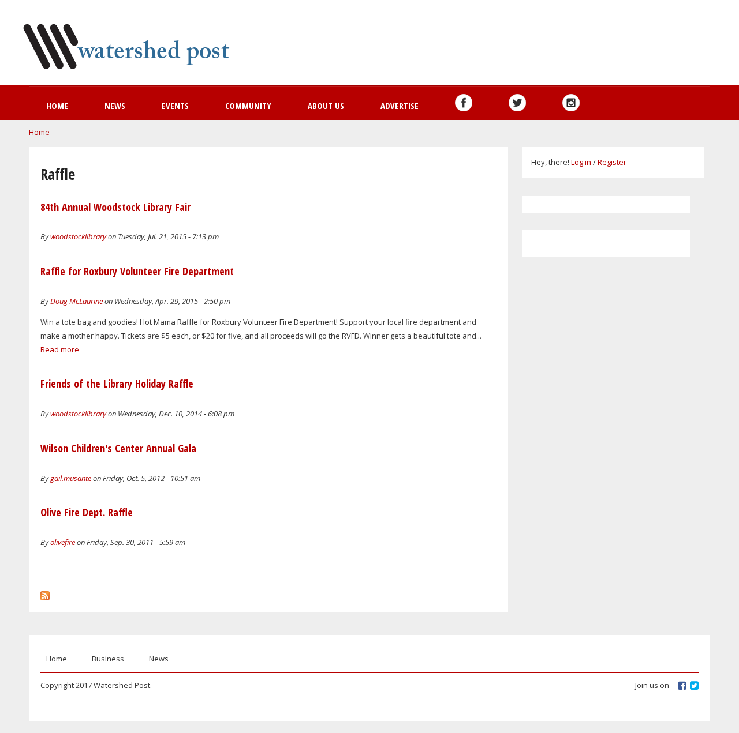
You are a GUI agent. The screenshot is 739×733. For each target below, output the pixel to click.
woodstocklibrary (78, 236)
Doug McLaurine (76, 301)
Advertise (399, 105)
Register (612, 162)
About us (326, 105)
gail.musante (70, 478)
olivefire (62, 542)
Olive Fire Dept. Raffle (86, 512)
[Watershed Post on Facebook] (464, 102)
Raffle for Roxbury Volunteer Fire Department (137, 271)
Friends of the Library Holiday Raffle (116, 383)
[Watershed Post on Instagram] (571, 102)
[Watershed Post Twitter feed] (517, 102)
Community (248, 105)
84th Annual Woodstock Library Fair (115, 207)
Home (57, 105)
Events (175, 105)
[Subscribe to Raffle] (45, 593)
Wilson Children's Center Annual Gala (118, 448)
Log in (581, 162)
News (114, 105)
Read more (59, 349)
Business (108, 658)
